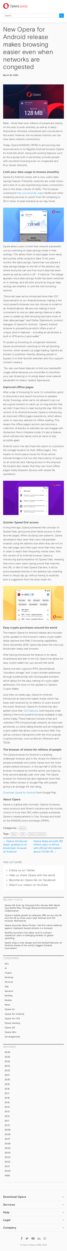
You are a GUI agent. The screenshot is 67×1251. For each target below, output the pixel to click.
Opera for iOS (12, 1018)
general (9, 991)
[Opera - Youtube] (33, 1238)
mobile (22, 828)
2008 (7, 1134)
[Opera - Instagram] (45, 1238)
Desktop (9, 977)
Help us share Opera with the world (32, 875)
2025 (7, 1057)
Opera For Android (37, 834)
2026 (7, 1052)
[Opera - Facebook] (21, 1238)
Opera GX (10, 1027)
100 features (31, 710)
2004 (7, 1152)
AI (6, 968)
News (7, 1004)
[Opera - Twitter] (27, 1238)
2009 (7, 1130)
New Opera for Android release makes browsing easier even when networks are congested (28, 48)
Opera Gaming (12, 1023)
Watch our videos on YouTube (28, 885)
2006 (7, 1143)
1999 (7, 1175)
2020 (7, 1079)
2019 (7, 1084)
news (14, 834)
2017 (7, 1093)
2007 (7, 1139)
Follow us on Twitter (22, 870)
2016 (7, 1098)
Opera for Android (14, 1014)
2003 (7, 1157)
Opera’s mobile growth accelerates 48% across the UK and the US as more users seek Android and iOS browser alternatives (33, 918)
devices (9, 982)
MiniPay (9, 995)
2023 (7, 1066)
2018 (7, 1089)
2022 (7, 1070)
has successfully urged (30, 193)
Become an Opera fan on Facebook (32, 880)
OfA (22, 834)
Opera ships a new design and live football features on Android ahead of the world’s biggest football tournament (33, 945)
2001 (7, 1166)
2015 (7, 1102)
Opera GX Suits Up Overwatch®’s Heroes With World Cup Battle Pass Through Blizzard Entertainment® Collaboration (32, 908)
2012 (7, 1116)
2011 (7, 1120)
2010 (7, 1125)
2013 (7, 1111)
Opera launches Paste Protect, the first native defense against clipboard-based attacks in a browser (33, 926)
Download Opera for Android (19, 792)
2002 (7, 1161)
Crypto (8, 972)
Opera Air (10, 1009)
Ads (7, 963)
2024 (7, 1061)
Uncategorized (12, 1036)
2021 (7, 1075)
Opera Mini (10, 1032)
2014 (7, 1107)
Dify (7, 986)
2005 (7, 1148)
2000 (8, 1171)
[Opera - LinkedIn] (39, 1238)
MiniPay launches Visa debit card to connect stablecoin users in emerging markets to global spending (29, 935)
